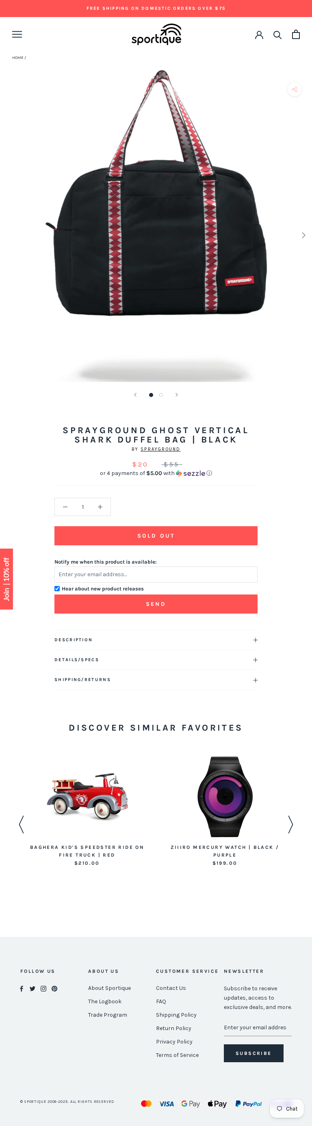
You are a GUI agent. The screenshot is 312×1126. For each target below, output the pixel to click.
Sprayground (160, 449)
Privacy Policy (174, 1041)
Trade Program (107, 1014)
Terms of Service (177, 1055)
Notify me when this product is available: (105, 562)
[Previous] (135, 395)
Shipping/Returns (82, 679)
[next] (303, 235)
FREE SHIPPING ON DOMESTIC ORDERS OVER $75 (156, 8)
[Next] (177, 395)
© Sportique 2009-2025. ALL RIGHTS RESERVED (67, 1102)
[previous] (9, 235)
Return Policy (173, 1028)
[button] (156, 473)
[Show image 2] (161, 395)
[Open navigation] (17, 34)
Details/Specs (76, 659)
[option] (87, 811)
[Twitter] (32, 988)
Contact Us (171, 988)
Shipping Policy (176, 1014)
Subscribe (254, 1053)
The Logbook (104, 1001)
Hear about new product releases (103, 589)
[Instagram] (43, 988)
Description (73, 639)
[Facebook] (21, 988)
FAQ (161, 1001)
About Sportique (109, 988)
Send (156, 604)
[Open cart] (296, 34)
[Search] (277, 34)
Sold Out (156, 535)
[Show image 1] (151, 395)
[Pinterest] (54, 988)
